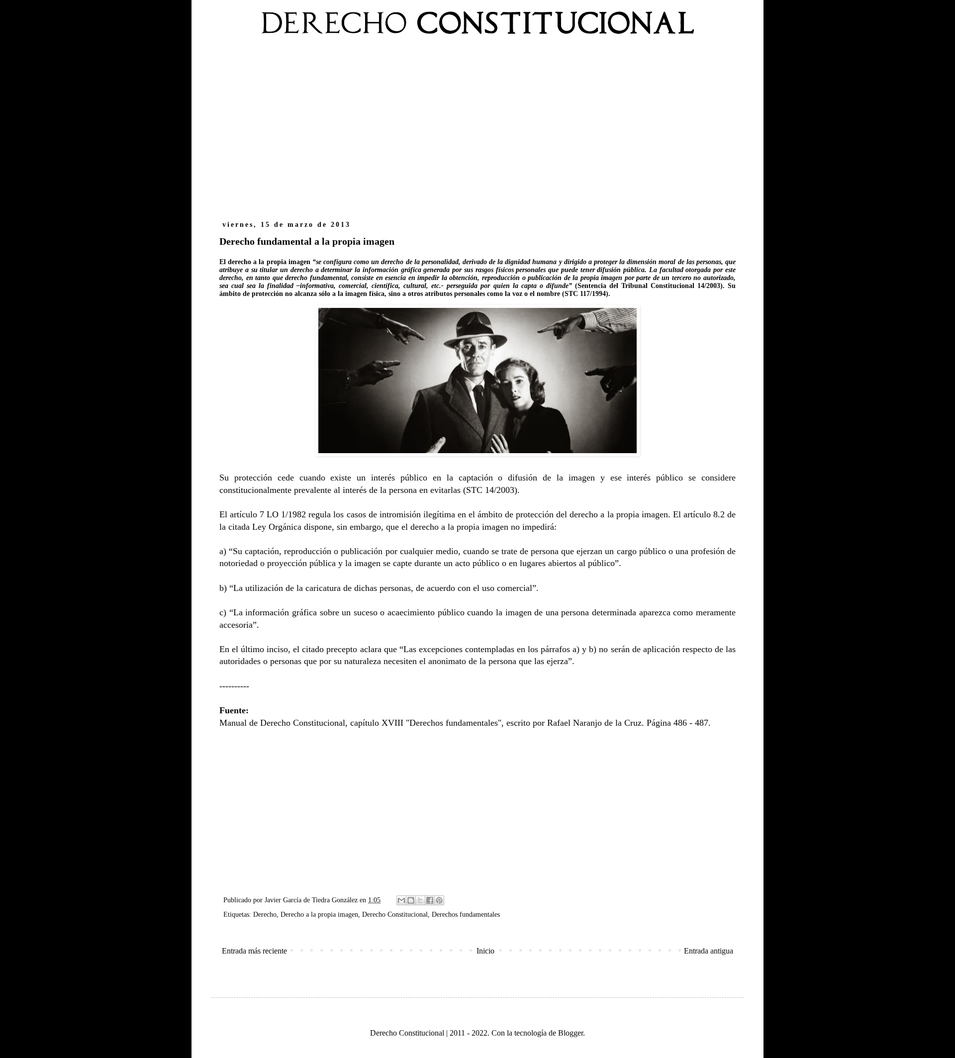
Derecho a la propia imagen (319, 914)
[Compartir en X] (420, 900)
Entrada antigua (708, 951)
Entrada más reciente (254, 951)
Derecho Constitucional (395, 914)
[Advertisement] (477, 133)
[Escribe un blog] (411, 900)
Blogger (570, 1033)
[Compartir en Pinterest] (439, 900)
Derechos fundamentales (466, 914)
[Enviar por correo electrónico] (401, 900)
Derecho (265, 914)
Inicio (485, 951)
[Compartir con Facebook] (430, 900)
